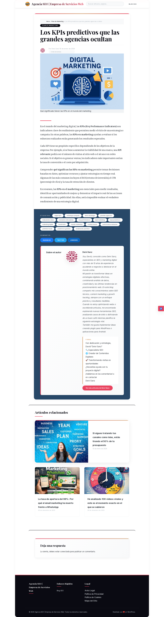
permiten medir (47, 229)
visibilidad (92, 150)
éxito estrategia (90, 215)
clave (55, 130)
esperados (99, 138)
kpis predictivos (115, 220)
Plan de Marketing (57, 21)
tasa (45, 162)
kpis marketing (100, 220)
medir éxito (62, 224)
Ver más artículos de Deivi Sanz (97, 388)
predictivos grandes (64, 229)
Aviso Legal (90, 590)
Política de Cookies (93, 597)
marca (109, 150)
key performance (84, 220)
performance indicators (110, 224)
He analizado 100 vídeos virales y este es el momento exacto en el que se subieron (105, 503)
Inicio (48, 21)
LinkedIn (74, 240)
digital (72, 126)
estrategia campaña (73, 215)
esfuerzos (45, 138)
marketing (62, 126)
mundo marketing (76, 224)
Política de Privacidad (94, 594)
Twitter (60, 240)
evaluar (107, 134)
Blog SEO (133, 4)
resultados (88, 138)
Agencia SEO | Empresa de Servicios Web (57, 4)
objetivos (104, 146)
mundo (49, 126)
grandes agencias (106, 215)
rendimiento (68, 130)
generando (73, 138)
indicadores (46, 130)
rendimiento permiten (83, 229)
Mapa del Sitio (91, 601)
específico (74, 146)
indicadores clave (48, 220)
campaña (45, 134)
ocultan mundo (92, 224)
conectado (65, 551)
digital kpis (57, 215)
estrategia (116, 130)
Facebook (47, 240)
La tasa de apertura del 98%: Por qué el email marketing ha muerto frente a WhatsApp (56, 503)
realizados (55, 138)
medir (92, 130)
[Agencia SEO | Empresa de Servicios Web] (27, 4)
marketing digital (47, 224)
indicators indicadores (66, 220)
